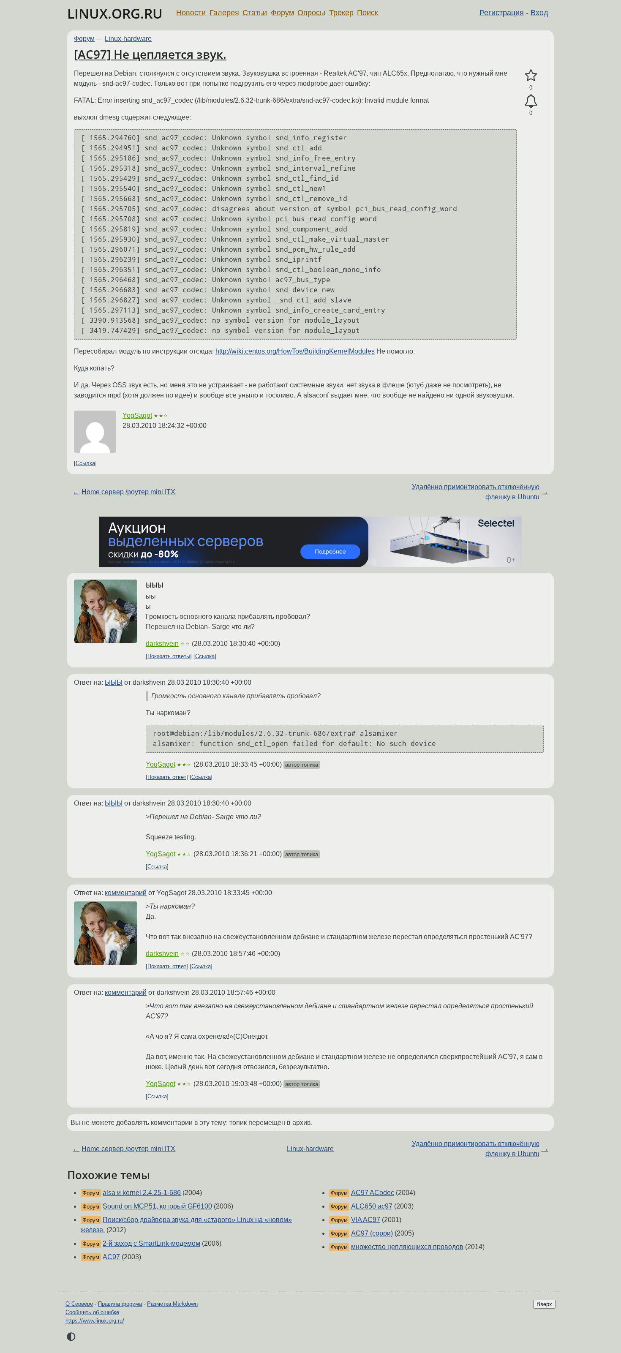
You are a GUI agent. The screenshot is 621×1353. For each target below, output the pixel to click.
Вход (539, 12)
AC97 (111, 1256)
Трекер (341, 12)
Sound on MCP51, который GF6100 (157, 1206)
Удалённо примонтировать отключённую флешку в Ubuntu (475, 492)
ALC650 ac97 (371, 1206)
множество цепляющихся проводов (407, 1246)
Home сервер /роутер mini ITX (128, 491)
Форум (282, 12)
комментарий (126, 892)
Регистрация (501, 12)
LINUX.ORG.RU (115, 13)
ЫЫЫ (114, 682)
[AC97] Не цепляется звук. (150, 54)
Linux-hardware (128, 38)
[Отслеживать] (530, 101)
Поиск (367, 12)
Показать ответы (168, 656)
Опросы (311, 12)
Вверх (544, 1304)
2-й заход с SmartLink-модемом (151, 1243)
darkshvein (162, 643)
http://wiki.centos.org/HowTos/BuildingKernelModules (295, 351)
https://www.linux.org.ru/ (94, 1321)
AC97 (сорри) (372, 1233)
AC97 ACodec (372, 1192)
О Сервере (79, 1304)
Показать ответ (166, 777)
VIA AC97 (365, 1219)
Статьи (254, 12)
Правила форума (120, 1304)
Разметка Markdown (172, 1304)
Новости (191, 12)
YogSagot (137, 415)
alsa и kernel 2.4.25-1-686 (142, 1192)
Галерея (224, 12)
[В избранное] (530, 75)
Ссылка (85, 463)
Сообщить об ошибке (92, 1312)
